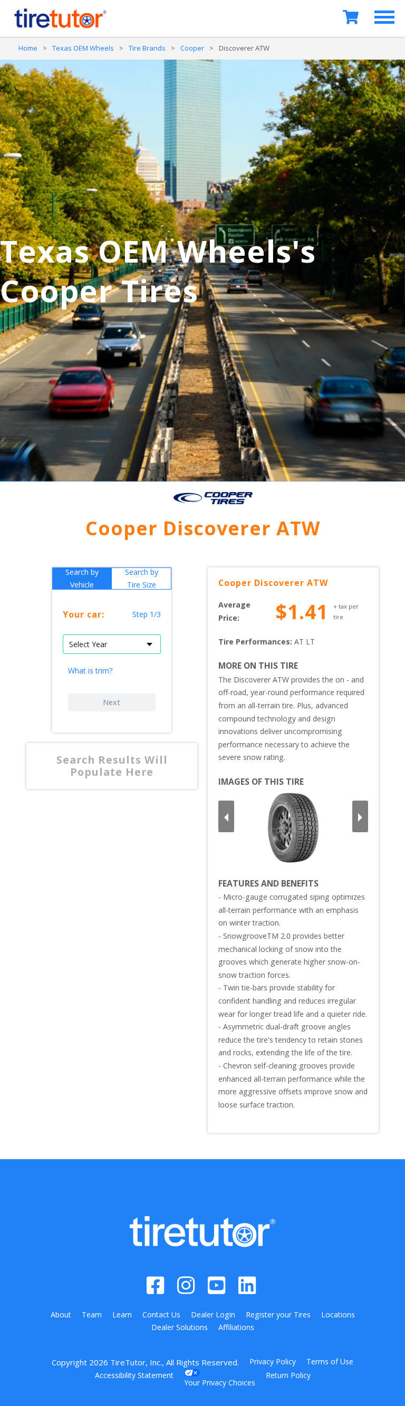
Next (111, 702)
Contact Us (161, 1314)
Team (92, 1314)
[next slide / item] (360, 816)
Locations (338, 1314)
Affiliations (236, 1327)
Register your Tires (278, 1314)
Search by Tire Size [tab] (141, 578)
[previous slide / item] (226, 816)
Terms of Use (329, 1361)
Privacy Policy (272, 1361)
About (61, 1314)
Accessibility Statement (134, 1375)
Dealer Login (213, 1314)
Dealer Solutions (179, 1327)
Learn (122, 1314)
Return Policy (288, 1375)
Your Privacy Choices (219, 1383)
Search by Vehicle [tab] (82, 578)
